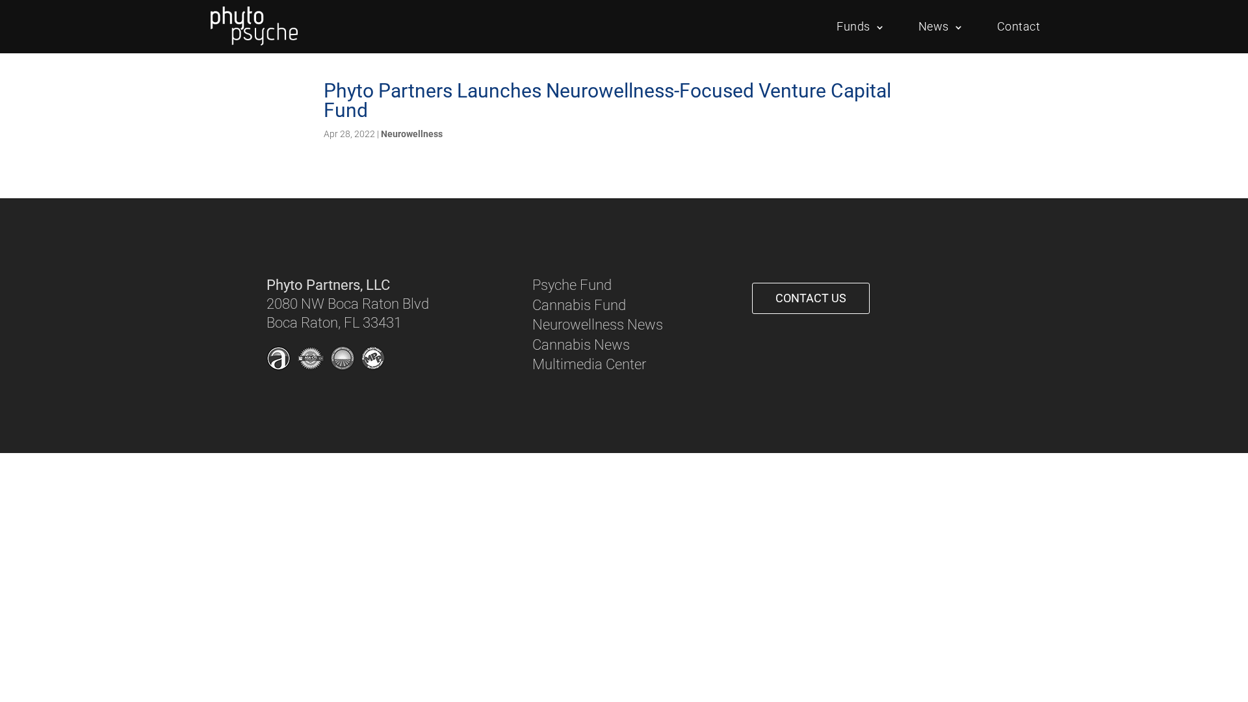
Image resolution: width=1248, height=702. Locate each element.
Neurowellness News (597, 325)
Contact (1019, 26)
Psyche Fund (572, 285)
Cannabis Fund (579, 305)
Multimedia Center (589, 364)
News (933, 26)
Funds (853, 26)
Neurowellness (412, 134)
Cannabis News (581, 345)
